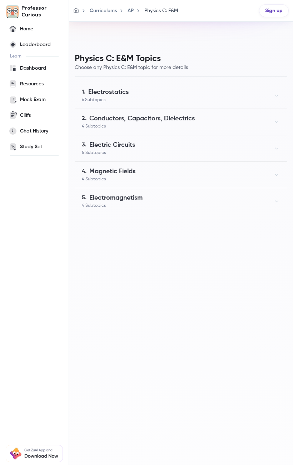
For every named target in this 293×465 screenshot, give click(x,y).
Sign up (274, 10)
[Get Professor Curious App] (34, 453)
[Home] (76, 10)
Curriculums (103, 10)
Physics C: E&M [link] (161, 10)
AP (131, 10)
